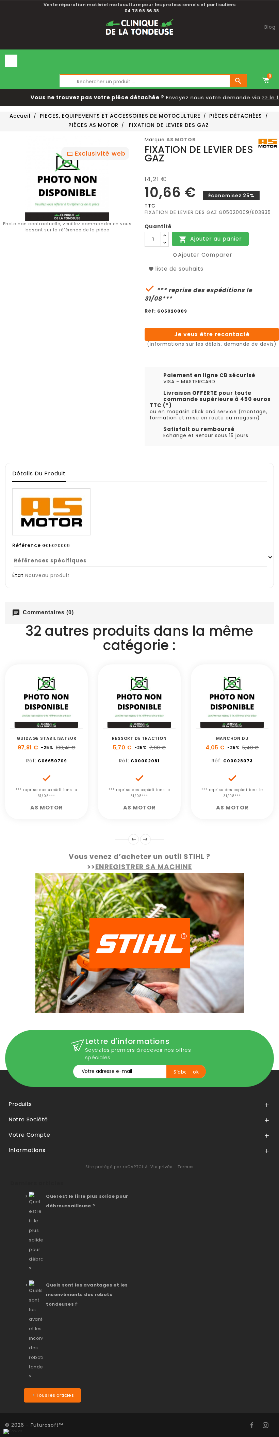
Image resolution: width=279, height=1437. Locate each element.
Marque (155, 139)
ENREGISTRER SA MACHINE (143, 867)
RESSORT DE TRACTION (139, 738)
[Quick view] (69, 725)
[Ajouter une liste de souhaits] (39, 725)
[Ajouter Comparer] (54, 725)
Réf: (150, 311)
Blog (270, 27)
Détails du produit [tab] (39, 473)
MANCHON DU (232, 738)
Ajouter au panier (210, 239)
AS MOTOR (181, 139)
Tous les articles (55, 1395)
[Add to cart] (23, 725)
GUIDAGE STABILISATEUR (47, 738)
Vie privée (161, 1166)
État (17, 575)
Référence (26, 545)
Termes (186, 1166)
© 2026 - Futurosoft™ (34, 1425)
